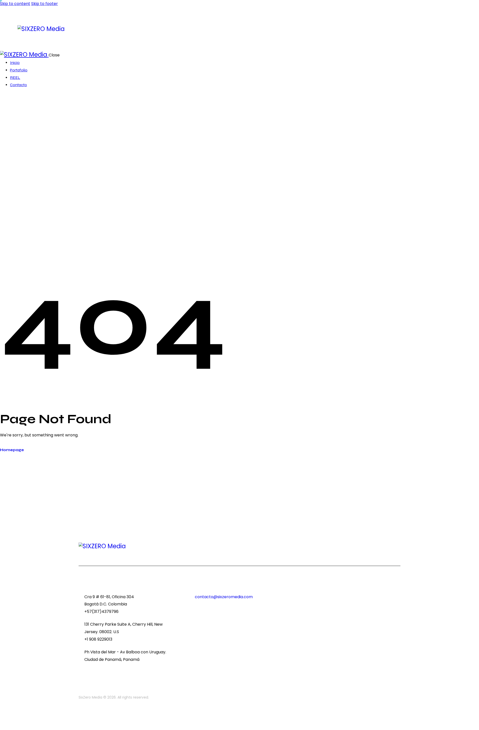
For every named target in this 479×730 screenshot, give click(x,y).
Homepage (12, 450)
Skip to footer (44, 3)
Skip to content (15, 3)
